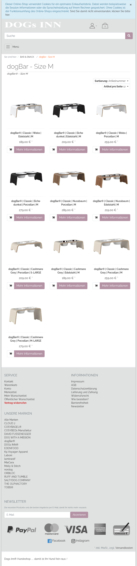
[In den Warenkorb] (10, 149)
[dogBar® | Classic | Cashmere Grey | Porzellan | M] (111, 246)
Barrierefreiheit (79, 402)
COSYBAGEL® (12, 426)
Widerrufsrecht (80, 395)
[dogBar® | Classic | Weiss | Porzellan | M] (111, 110)
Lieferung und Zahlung (84, 392)
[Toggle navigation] (8, 47)
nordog (8, 469)
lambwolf (9, 458)
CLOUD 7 (9, 423)
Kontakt (8, 381)
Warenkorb (10, 385)
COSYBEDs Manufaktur (17, 430)
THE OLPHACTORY (15, 483)
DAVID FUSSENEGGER (17, 434)
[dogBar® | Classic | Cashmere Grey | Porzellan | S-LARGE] (25, 246)
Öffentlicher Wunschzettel (19, 399)
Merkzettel (10, 392)
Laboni (8, 455)
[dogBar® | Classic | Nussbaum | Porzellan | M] (68, 178)
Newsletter (77, 406)
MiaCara (9, 462)
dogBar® (9, 441)
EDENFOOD (11, 448)
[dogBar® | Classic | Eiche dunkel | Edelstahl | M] (68, 110)
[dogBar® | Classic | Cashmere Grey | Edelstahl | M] (68, 246)
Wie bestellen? (80, 399)
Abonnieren (79, 514)
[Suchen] (129, 35)
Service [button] (10, 375)
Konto (7, 388)
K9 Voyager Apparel (16, 451)
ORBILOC (9, 473)
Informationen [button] (84, 375)
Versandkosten (124, 547)
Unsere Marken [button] (18, 413)
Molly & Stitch (12, 466)
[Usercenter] (93, 26)
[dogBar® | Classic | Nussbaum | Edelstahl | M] (111, 178)
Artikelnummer (110, 81)
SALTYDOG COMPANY (17, 480)
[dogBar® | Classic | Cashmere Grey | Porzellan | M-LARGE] (25, 314)
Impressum (77, 381)
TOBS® (8, 487)
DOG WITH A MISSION (17, 437)
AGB (73, 385)
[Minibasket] (105, 26)
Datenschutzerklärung (84, 388)
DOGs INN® (11, 444)
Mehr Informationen (29, 149)
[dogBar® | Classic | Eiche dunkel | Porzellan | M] (25, 178)
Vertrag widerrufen (15, 402)
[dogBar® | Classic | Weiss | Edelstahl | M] (25, 110)
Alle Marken (11, 419)
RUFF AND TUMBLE (16, 476)
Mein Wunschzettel (15, 395)
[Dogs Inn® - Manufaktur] (24, 25)
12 (115, 86)
